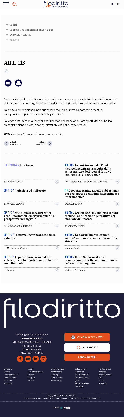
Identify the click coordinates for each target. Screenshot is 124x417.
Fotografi (31, 377)
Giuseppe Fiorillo (76, 181)
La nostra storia (10, 377)
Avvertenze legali (58, 369)
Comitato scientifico (35, 372)
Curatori (31, 375)
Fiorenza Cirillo (15, 181)
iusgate (11, 270)
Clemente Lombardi (97, 181)
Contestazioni (56, 372)
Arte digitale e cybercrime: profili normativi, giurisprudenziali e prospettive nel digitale (29, 216)
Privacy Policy (56, 377)
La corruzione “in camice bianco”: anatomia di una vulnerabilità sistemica (90, 238)
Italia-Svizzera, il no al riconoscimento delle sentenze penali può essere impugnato (90, 260)
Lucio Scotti (73, 248)
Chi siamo (8, 369)
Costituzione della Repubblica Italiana (31, 30)
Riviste (101, 380)
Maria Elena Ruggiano (18, 248)
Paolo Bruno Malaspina (19, 225)
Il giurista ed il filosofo (30, 190)
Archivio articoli (105, 375)
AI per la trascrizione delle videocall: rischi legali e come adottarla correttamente (31, 260)
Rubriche (102, 383)
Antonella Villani (76, 225)
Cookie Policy (56, 380)
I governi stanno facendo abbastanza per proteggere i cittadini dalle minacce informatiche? (91, 193)
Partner (31, 380)
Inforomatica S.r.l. (11, 375)
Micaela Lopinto (15, 203)
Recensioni (79, 372)
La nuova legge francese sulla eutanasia (30, 236)
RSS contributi (105, 369)
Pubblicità (8, 383)
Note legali (55, 375)
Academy (102, 372)
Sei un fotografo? (82, 375)
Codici (13, 24)
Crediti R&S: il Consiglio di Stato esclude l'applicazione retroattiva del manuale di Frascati (91, 216)
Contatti (7, 372)
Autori (30, 369)
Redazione (8, 380)
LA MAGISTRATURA (20, 34)
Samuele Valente (76, 270)
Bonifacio (26, 165)
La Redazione (74, 203)
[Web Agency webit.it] (65, 408)
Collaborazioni (80, 369)
